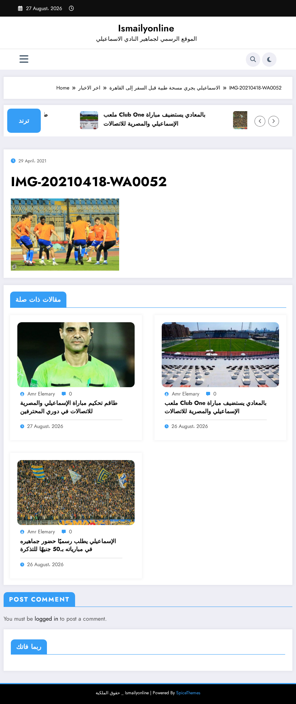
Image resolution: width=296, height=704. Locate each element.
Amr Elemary (41, 393)
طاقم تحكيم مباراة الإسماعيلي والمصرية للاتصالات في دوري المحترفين (69, 407)
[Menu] (24, 59)
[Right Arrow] (274, 121)
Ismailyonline (146, 28)
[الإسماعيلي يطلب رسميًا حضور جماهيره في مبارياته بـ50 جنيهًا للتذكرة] (76, 492)
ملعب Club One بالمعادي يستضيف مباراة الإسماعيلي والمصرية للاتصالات (149, 119)
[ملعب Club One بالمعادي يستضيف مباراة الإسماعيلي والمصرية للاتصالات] (220, 354)
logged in (46, 619)
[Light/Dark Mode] (269, 59)
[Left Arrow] (260, 121)
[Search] (253, 59)
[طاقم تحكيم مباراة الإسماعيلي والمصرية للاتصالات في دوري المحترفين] (76, 354)
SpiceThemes (188, 693)
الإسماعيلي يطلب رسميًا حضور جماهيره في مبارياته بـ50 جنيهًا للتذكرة (68, 545)
